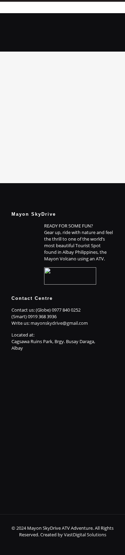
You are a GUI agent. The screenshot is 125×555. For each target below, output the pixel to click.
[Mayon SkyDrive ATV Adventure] (62, 27)
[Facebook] (39, 544)
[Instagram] (76, 544)
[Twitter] (57, 544)
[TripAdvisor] (86, 544)
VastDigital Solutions (85, 534)
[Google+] (48, 544)
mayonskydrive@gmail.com (59, 323)
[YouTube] (67, 544)
